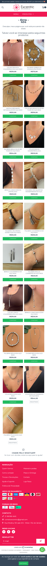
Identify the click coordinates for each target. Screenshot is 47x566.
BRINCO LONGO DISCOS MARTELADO (13, 190)
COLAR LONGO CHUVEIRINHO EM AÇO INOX (12, 313)
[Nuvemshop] (23, 548)
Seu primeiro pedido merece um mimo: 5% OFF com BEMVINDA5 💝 (23, 1)
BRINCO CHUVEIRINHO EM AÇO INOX (13, 272)
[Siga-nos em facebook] (8, 531)
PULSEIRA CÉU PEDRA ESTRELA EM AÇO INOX (13, 231)
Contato (27, 477)
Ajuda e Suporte (8, 482)
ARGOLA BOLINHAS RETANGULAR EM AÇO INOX (12, 109)
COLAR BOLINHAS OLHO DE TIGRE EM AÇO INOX (34, 109)
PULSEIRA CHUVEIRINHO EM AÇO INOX (34, 231)
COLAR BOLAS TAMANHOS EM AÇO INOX (34, 395)
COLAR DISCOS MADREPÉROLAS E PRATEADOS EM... (34, 150)
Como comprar (8, 473)
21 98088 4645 (10, 516)
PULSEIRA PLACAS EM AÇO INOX (13, 435)
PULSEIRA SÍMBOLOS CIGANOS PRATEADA (34, 68)
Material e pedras (30, 469)
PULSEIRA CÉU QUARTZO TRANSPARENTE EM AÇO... (34, 190)
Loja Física (27, 482)
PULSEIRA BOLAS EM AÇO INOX (13, 354)
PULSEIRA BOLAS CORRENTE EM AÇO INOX (34, 272)
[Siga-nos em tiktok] (13, 531)
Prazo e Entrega (30, 473)
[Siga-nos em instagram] (3, 531)
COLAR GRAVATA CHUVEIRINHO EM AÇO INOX (12, 68)
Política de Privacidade (10, 486)
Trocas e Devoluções (10, 477)
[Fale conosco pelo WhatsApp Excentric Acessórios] (42, 549)
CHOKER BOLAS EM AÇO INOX (34, 354)
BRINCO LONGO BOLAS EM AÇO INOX (34, 313)
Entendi (23, 563)
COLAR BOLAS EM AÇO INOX (13, 395)
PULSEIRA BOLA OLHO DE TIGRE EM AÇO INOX (13, 150)
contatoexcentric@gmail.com (16, 520)
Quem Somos (7, 469)
